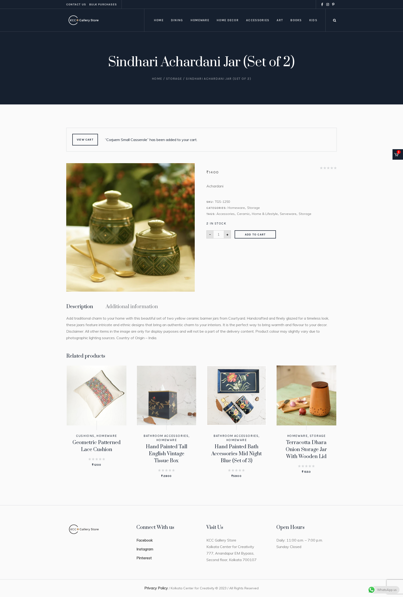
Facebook (144, 540)
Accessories (225, 214)
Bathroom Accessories (165, 436)
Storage (174, 79)
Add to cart (255, 234)
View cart (85, 139)
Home (157, 79)
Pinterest (144, 558)
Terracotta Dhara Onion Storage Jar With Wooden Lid (306, 449)
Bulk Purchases (103, 4)
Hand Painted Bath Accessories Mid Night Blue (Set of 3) (236, 454)
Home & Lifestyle (265, 214)
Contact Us (76, 4)
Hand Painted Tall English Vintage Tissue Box (166, 454)
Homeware (236, 208)
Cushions (85, 436)
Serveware (288, 214)
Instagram (144, 549)
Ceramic (243, 214)
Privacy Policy (156, 588)
